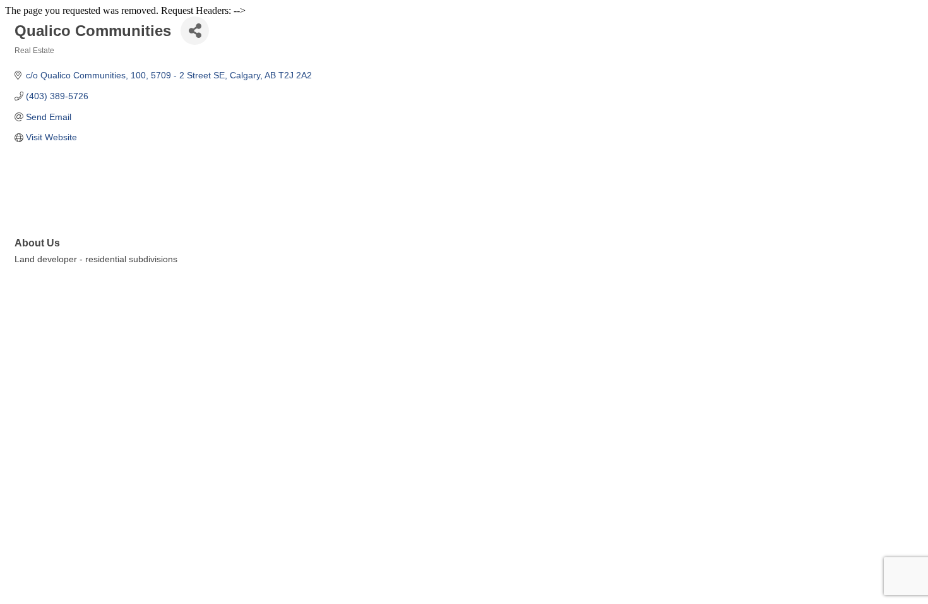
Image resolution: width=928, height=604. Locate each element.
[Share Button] (195, 30)
